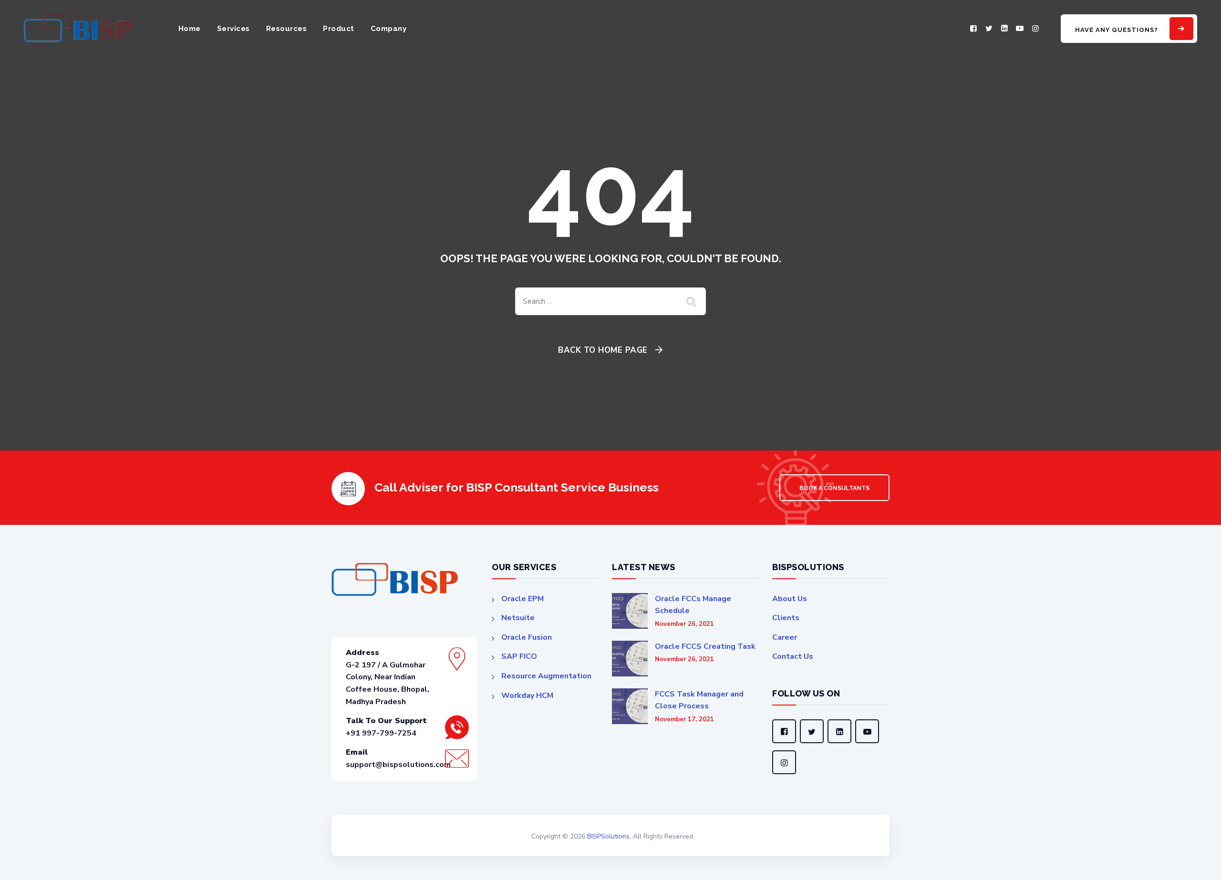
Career (784, 637)
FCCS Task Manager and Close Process (699, 700)
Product (338, 28)
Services (233, 28)
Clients (785, 618)
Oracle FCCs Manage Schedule (693, 604)
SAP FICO (519, 656)
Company (389, 28)
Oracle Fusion (526, 637)
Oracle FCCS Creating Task (705, 646)
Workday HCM (527, 695)
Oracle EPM (522, 598)
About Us (789, 598)
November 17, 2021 (684, 720)
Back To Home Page (603, 350)
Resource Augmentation (546, 676)
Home (189, 28)
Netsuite (518, 618)
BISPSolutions (608, 836)
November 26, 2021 (684, 624)
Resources (286, 28)
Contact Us (792, 656)
